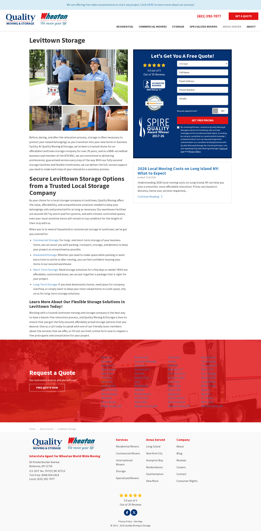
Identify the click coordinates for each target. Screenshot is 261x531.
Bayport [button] (106, 357)
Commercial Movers (128, 453)
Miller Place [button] (208, 385)
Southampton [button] (176, 398)
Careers (181, 467)
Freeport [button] (106, 377)
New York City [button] (109, 390)
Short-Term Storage (45, 269)
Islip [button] (137, 381)
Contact (181, 474)
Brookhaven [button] (208, 357)
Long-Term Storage (45, 284)
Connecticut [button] (208, 361)
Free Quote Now (47, 387)
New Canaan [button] (108, 369)
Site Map (138, 521)
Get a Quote (243, 16)
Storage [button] (178, 26)
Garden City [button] (142, 377)
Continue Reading (148, 196)
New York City (154, 453)
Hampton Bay (154, 460)
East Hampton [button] (177, 373)
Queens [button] (205, 390)
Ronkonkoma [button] (143, 394)
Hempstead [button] (208, 377)
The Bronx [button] (174, 357)
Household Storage (45, 255)
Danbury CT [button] (108, 365)
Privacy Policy (194, 151)
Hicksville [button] (107, 381)
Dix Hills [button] (140, 373)
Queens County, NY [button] (146, 406)
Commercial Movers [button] (153, 26)
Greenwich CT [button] (209, 365)
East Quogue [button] (209, 373)
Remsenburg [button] (109, 394)
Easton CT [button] (141, 365)
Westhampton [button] (177, 402)
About (180, 446)
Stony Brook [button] (108, 402)
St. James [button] (207, 398)
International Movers (124, 462)
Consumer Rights (187, 481)
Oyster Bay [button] (174, 390)
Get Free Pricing (202, 120)
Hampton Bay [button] (176, 377)
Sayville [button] (205, 394)
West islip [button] (207, 402)
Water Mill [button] (141, 402)
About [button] (251, 26)
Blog (179, 453)
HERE (150, 4)
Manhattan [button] (141, 385)
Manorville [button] (174, 385)
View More (152, 481)
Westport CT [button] (175, 369)
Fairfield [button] (173, 365)
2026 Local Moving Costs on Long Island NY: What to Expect (178, 171)
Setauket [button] (106, 398)
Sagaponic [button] (174, 394)
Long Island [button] (108, 385)
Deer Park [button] (107, 373)
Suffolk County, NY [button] (212, 406)
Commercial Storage (45, 240)
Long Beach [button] (208, 381)
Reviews (181, 460)
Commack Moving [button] (145, 361)
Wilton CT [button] (207, 369)
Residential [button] (124, 26)
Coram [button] (172, 361)
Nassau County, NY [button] (179, 406)
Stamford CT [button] (142, 369)
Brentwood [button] (141, 357)
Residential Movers (127, 446)
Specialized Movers (127, 478)
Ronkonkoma (154, 467)
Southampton (154, 474)
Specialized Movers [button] (203, 26)
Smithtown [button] (141, 398)
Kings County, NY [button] (111, 406)
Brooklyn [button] (106, 361)
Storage (121, 471)
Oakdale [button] (140, 390)
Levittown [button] (174, 381)
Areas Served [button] (232, 26)
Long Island (153, 446)
